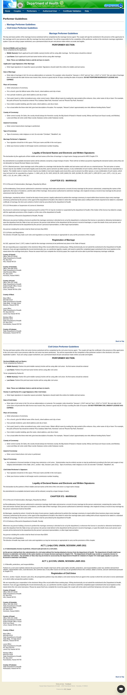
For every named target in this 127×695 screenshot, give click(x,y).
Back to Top (120, 341)
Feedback (68, 684)
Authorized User (49, 11)
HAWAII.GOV (119, 0)
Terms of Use (60, 684)
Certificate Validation (72, 11)
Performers (31, 11)
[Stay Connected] (114, 6)
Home (7, 11)
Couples (16, 11)
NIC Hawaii (67, 689)
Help (86, 11)
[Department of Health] (51, 4)
